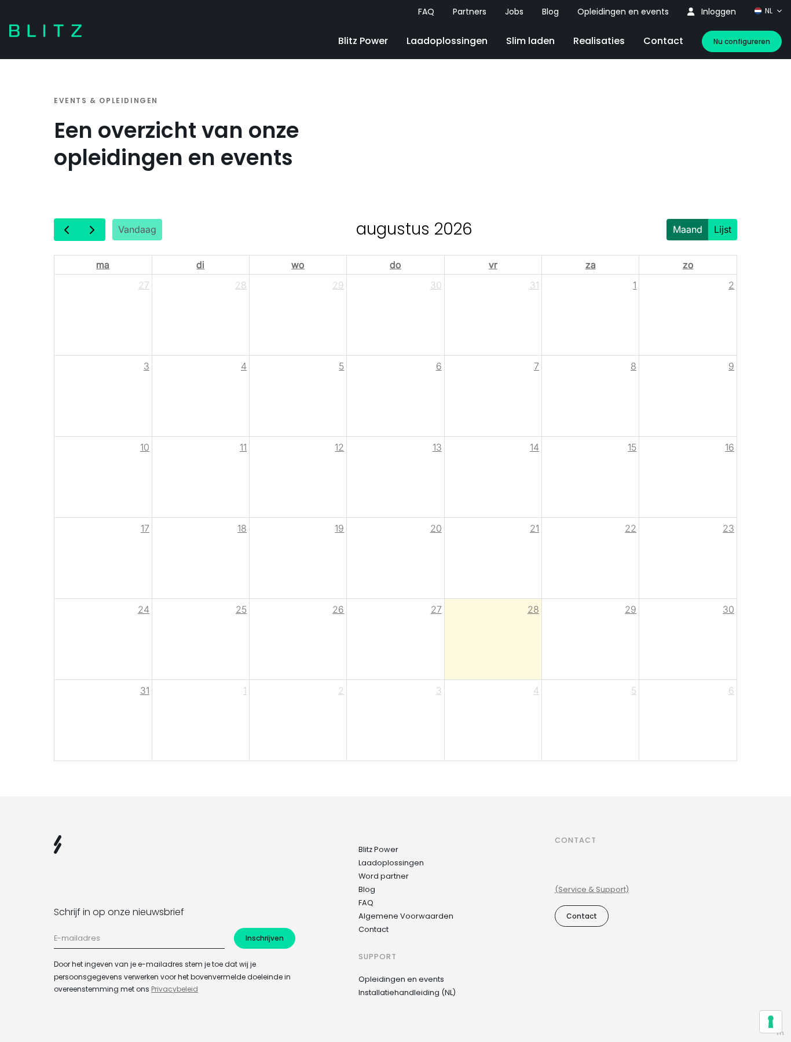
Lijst (722, 229)
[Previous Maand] (67, 229)
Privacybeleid (174, 989)
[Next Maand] (92, 229)
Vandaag (137, 229)
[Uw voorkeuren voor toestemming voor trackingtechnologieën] (771, 1022)
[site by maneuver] (780, 1033)
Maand (687, 229)
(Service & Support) (592, 889)
